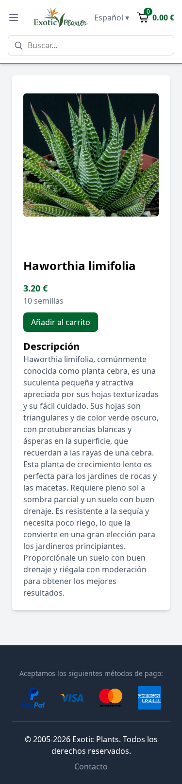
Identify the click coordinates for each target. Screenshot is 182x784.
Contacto (91, 766)
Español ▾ (111, 17)
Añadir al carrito (60, 322)
